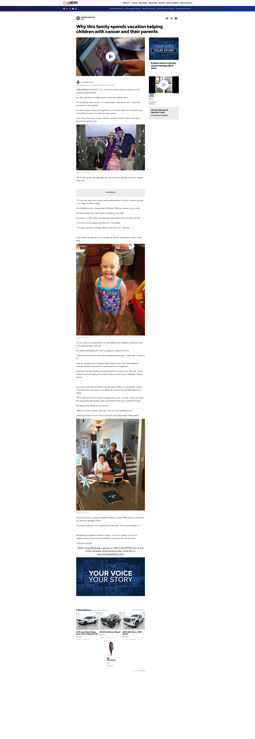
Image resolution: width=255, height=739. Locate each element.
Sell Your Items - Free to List (100, 610)
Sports (161, 3)
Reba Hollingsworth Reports (165, 9)
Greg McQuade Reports (183, 9)
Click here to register (84, 543)
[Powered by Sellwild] (142, 670)
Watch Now (185, 3)
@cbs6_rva (76, 9)
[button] (151, 99)
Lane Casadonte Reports (133, 9)
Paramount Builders (160, 115)
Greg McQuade (88, 82)
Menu (125, 3)
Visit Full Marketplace (138, 610)
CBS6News (64, 9)
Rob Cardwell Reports (117, 9)
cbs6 (67, 9)
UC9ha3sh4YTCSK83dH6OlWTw (73, 9)
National (143, 3)
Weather (153, 3)
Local (134, 3)
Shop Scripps (173, 3)
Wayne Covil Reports (148, 9)
